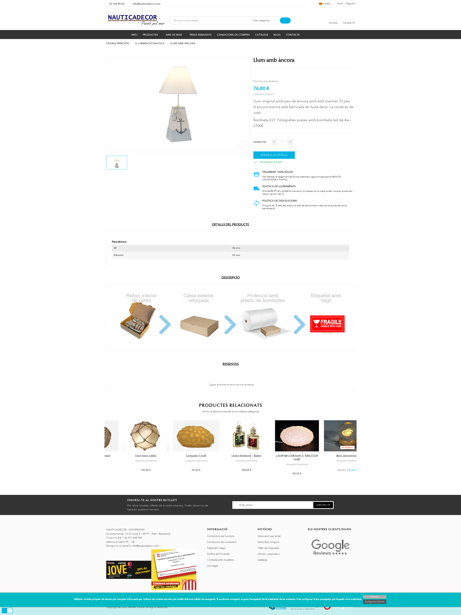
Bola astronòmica (331, 456)
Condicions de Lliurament (221, 542)
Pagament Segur (216, 548)
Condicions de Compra (220, 536)
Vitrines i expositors (269, 553)
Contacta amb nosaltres (220, 559)
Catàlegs (262, 559)
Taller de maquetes (268, 548)
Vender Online (136, 607)
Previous (104, 450)
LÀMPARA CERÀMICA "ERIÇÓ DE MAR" (281, 457)
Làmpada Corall (180, 456)
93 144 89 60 (116, 3)
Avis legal (212, 565)
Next (357, 450)
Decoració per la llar (269, 536)
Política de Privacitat (218, 553)
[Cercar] (285, 20)
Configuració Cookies (374, 601)
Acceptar (375, 597)
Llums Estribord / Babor (230, 456)
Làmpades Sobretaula (130, 460)
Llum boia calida (129, 456)
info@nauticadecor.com (146, 3)
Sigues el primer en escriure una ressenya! (231, 384)
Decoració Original (268, 542)
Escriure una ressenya (265, 81)
